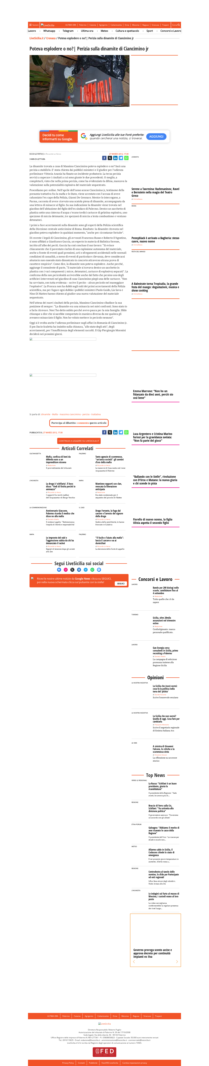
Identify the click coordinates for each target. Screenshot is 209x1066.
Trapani (165, 25)
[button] (134, 961)
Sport (139, 31)
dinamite (45, 414)
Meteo (93, 31)
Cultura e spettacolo (116, 31)
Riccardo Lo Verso (53, 154)
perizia (86, 414)
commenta (83, 422)
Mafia (55, 414)
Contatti (81, 1063)
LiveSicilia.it (36, 38)
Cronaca (51, 38)
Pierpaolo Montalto (162, 725)
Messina (135, 25)
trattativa (96, 414)
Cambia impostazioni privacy (134, 1063)
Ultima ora (76, 31)
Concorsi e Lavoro (160, 31)
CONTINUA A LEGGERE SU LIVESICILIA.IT (79, 440)
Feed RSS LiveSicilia (110, 1063)
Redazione (52, 465)
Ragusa (145, 25)
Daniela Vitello (53, 519)
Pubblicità (93, 1063)
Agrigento (103, 25)
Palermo (82, 25)
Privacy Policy (68, 1063)
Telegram (57, 31)
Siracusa (155, 25)
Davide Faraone (160, 695)
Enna (127, 25)
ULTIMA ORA (70, 25)
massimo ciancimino (70, 414)
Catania (93, 25)
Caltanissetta (116, 25)
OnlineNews (137, 199)
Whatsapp (38, 31)
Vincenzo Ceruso (161, 755)
